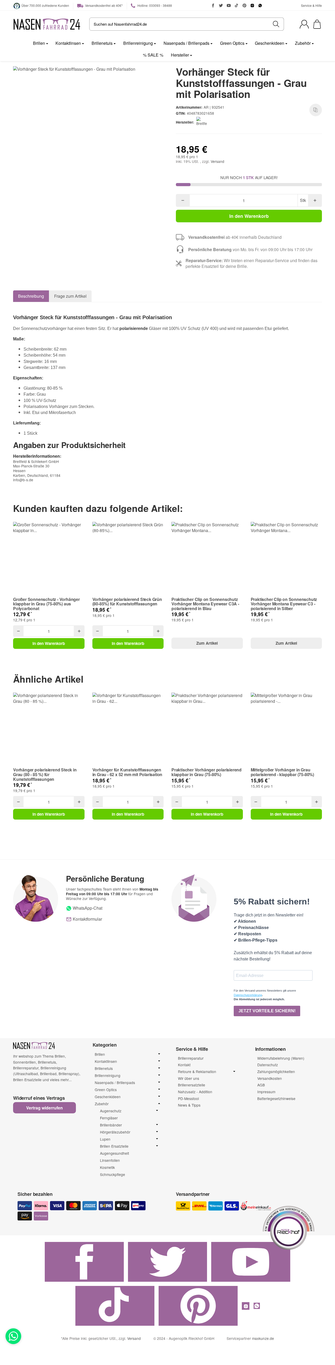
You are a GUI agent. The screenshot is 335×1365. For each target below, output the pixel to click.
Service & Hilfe (311, 5)
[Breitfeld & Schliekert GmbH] (202, 122)
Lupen (105, 1139)
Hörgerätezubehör (115, 1132)
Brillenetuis (102, 43)
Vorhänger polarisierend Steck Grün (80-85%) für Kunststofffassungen (127, 601)
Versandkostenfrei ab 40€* (103, 5)
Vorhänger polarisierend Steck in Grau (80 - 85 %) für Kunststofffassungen (45, 774)
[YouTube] (229, 5)
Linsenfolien (110, 1160)
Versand (217, 161)
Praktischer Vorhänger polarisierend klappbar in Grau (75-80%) (206, 772)
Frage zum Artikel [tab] (70, 296)
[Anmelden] (304, 24)
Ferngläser (109, 1117)
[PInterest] (244, 5)
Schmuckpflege (112, 1174)
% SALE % (153, 55)
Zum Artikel (207, 643)
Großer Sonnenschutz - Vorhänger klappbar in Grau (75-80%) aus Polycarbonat (46, 604)
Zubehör (303, 43)
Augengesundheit (114, 1153)
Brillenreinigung (138, 43)
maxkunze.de (263, 1338)
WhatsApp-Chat (87, 908)
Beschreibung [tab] (31, 296)
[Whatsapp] (13, 1336)
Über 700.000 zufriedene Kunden (45, 5)
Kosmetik (107, 1167)
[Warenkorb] (317, 24)
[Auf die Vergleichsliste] (315, 110)
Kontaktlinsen (68, 43)
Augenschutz (110, 1110)
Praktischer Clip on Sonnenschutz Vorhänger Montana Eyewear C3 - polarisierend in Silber (284, 604)
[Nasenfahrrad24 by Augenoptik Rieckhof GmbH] (47, 24)
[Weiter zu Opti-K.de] (289, 1227)
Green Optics (232, 43)
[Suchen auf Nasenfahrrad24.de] (276, 24)
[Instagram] (252, 5)
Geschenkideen (269, 43)
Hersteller (180, 55)
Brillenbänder (111, 1125)
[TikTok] (236, 5)
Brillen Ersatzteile (114, 1146)
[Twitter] (221, 5)
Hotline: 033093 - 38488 (154, 5)
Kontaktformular (87, 919)
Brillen (39, 43)
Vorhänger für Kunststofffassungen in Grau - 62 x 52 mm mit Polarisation (127, 772)
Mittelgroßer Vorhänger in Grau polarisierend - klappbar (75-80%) (282, 772)
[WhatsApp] (260, 5)
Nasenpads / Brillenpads (186, 43)
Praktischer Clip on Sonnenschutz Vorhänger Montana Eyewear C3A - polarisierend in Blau (205, 604)
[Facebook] (213, 5)
